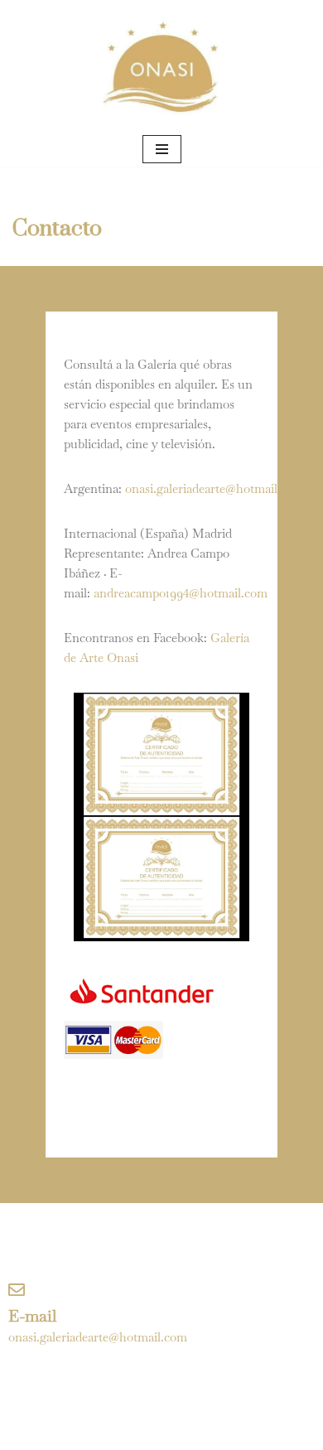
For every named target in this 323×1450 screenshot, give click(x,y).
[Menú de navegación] (161, 149)
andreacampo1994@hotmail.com (181, 593)
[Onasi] (161, 66)
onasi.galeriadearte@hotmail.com (214, 488)
